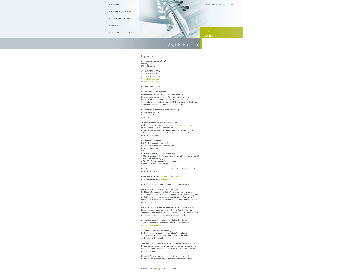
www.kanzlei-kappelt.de (153, 81)
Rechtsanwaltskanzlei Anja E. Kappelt (173, 43)
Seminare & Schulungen (121, 32)
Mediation (115, 25)
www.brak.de (165, 177)
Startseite (115, 5)
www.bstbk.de (164, 179)
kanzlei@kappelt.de (151, 79)
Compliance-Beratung (120, 18)
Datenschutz (217, 4)
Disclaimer (154, 269)
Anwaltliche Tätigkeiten (121, 11)
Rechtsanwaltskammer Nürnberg (181, 125)
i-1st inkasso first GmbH (150, 225)
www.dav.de (179, 177)
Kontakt (207, 4)
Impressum (228, 4)
